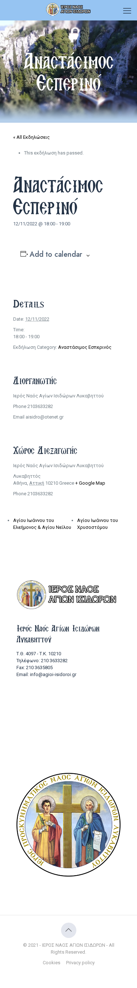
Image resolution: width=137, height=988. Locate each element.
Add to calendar (56, 254)
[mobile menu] (127, 11)
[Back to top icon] (68, 930)
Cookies (51, 962)
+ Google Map (90, 483)
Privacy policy (80, 962)
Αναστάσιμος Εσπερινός (84, 347)
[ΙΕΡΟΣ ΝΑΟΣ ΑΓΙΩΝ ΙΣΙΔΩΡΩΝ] (68, 9)
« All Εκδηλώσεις (31, 137)
